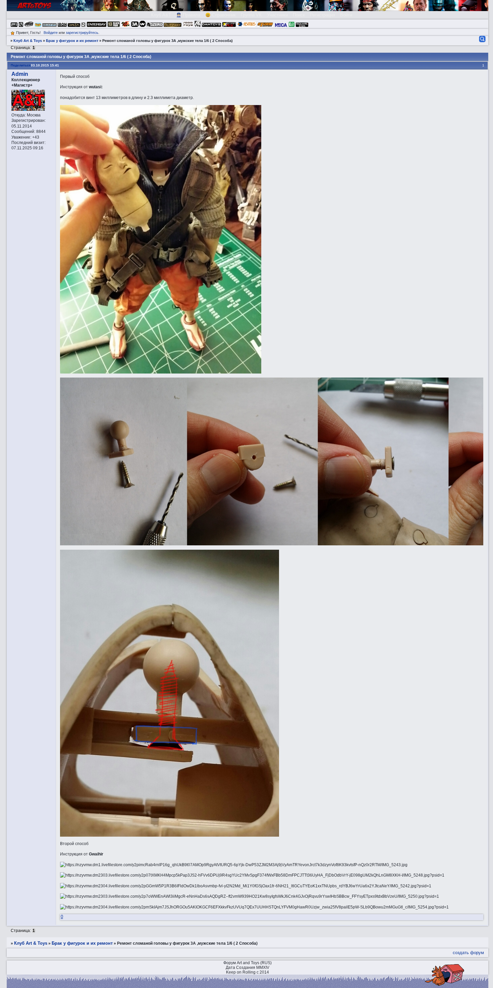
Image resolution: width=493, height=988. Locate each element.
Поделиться (21, 65)
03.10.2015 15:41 (45, 65)
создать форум (468, 952)
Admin (19, 74)
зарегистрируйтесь (82, 33)
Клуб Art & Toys (27, 41)
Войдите (51, 33)
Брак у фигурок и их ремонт (72, 41)
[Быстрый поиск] (482, 39)
